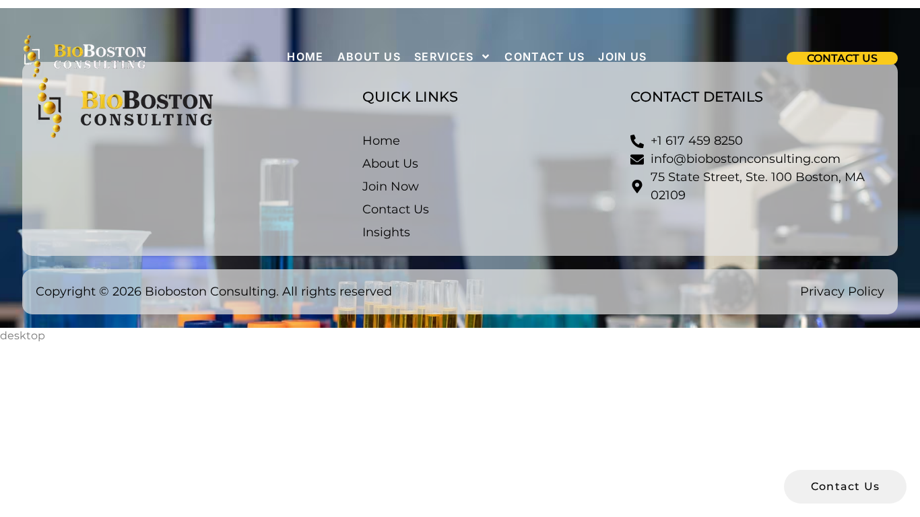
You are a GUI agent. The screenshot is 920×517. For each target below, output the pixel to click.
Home (305, 56)
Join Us (622, 56)
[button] (842, 58)
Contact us (544, 56)
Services (443, 56)
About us (369, 56)
